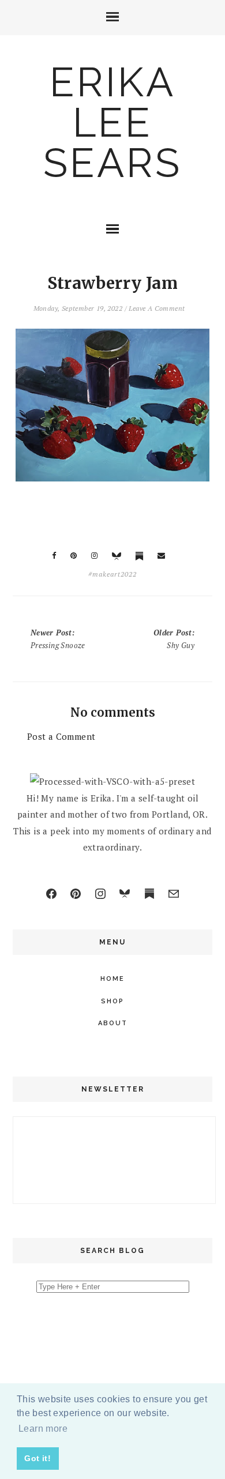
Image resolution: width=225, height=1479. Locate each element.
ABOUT (112, 1023)
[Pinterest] (75, 894)
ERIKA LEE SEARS (112, 122)
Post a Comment (61, 736)
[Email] (173, 894)
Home (112, 979)
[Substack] (149, 894)
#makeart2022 (112, 574)
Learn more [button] (43, 1428)
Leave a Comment (157, 308)
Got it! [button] (37, 1458)
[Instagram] (100, 894)
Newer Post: (58, 638)
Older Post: (173, 638)
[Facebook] (51, 894)
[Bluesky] (124, 894)
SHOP (112, 1001)
